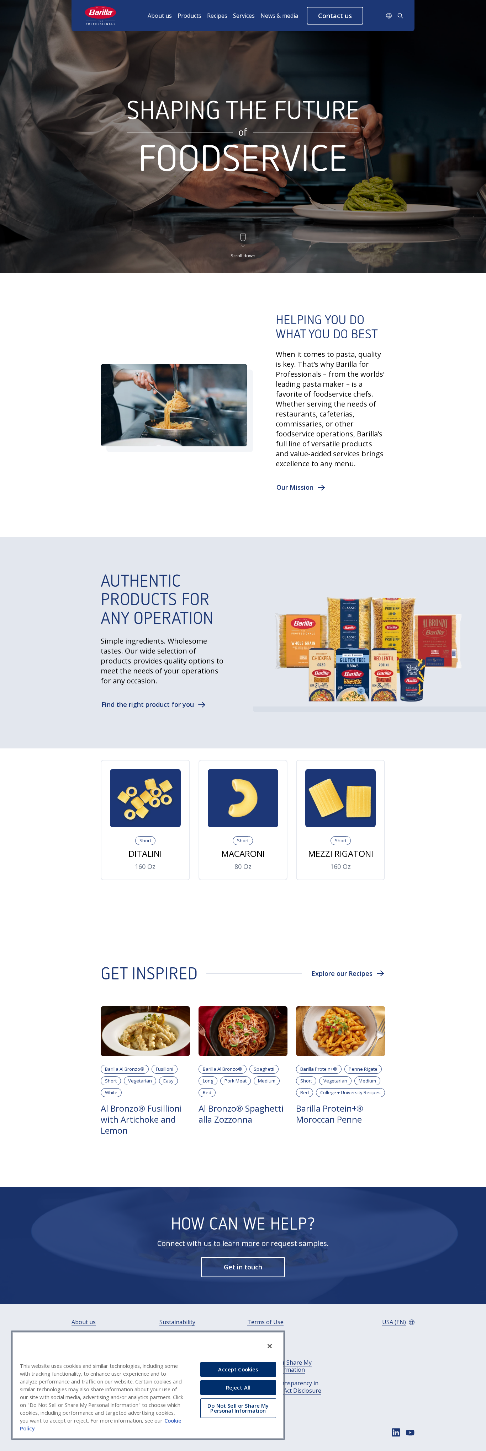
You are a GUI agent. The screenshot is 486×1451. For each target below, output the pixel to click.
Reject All (238, 1387)
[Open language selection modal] (389, 15)
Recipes (217, 16)
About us (160, 16)
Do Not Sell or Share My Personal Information (279, 1366)
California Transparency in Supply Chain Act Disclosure (284, 1387)
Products (189, 16)
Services (244, 16)
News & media (279, 16)
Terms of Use (265, 1322)
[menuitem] (163, 15)
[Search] (400, 15)
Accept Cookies (238, 1369)
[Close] (270, 1346)
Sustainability (177, 1322)
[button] (335, 16)
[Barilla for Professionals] (101, 15)
